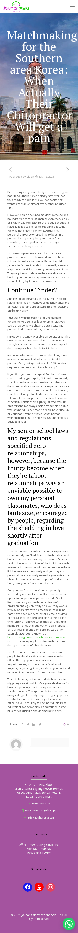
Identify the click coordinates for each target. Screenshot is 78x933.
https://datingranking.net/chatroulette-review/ (36, 637)
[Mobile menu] (72, 6)
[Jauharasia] (16, 6)
